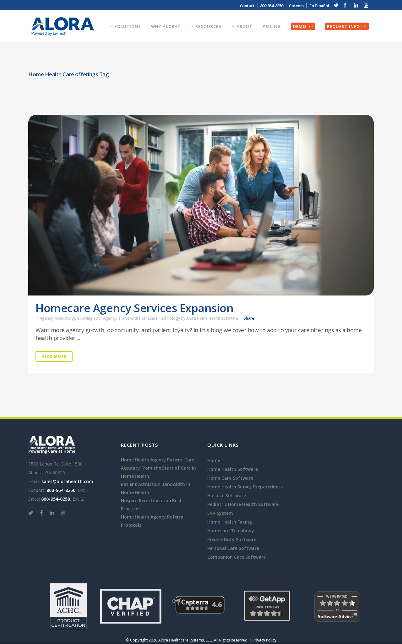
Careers (296, 5)
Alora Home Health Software (212, 318)
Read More (54, 356)
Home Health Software (232, 469)
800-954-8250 (60, 490)
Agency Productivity (57, 318)
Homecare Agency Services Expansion (134, 308)
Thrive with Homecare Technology (149, 318)
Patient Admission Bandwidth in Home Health (155, 488)
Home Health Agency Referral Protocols (153, 521)
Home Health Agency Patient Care (157, 460)
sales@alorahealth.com (67, 481)
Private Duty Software (231, 539)
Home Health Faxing (229, 522)
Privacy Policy (264, 640)
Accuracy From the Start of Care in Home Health (158, 472)
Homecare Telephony (230, 531)
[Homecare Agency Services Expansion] (201, 205)
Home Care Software (230, 478)
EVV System (220, 513)
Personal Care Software (233, 548)
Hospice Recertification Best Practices (151, 505)
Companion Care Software (236, 557)
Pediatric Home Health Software (243, 504)
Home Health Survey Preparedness (245, 487)
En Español (319, 5)
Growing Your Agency (96, 318)
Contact (247, 5)
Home (213, 460)
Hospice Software (226, 495)
